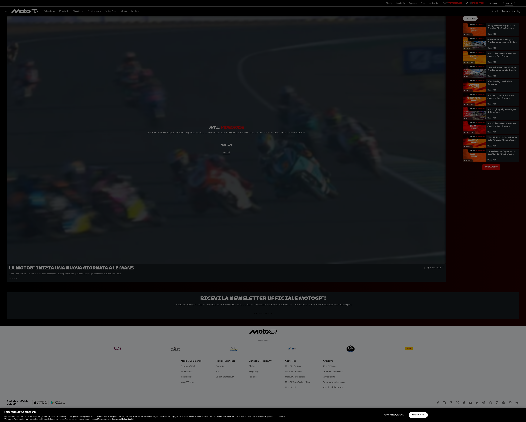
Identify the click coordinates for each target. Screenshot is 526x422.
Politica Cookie (127, 419)
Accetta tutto (418, 415)
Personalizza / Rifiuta (394, 415)
